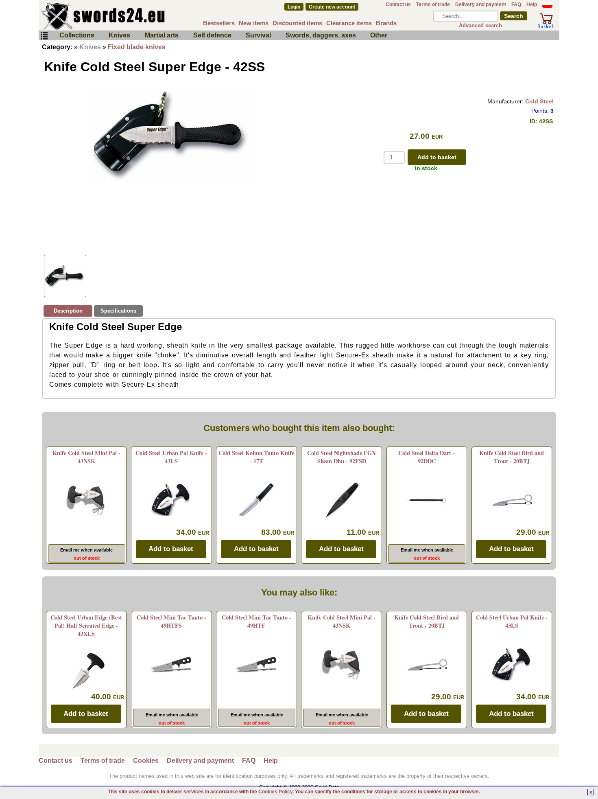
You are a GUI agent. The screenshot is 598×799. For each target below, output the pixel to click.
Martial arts (162, 35)
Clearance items (349, 23)
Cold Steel (539, 101)
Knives (119, 35)
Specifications (118, 311)
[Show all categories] (44, 36)
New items (253, 23)
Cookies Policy (275, 792)
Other (378, 35)
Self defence (212, 35)
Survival (258, 35)
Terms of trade (433, 4)
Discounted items (297, 23)
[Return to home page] (130, 16)
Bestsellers (219, 23)
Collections (76, 35)
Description (68, 311)
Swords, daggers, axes (321, 35)
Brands (386, 23)
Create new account (332, 6)
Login (294, 6)
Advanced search (480, 25)
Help (531, 4)
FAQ (516, 4)
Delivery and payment (480, 4)
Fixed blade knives (137, 47)
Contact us (398, 4)
